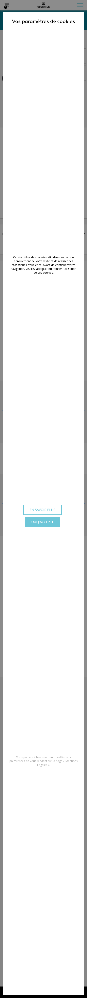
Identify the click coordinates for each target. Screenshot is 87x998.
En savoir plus (42, 510)
